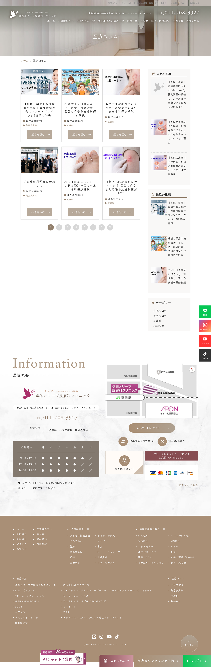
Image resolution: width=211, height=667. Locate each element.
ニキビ (101, 541)
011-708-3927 (56, 418)
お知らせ (158, 325)
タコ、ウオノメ (106, 562)
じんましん (76, 541)
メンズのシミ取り (181, 535)
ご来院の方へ (66, 21)
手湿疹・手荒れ (106, 535)
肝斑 (173, 551)
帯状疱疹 (75, 562)
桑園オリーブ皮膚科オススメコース (35, 585)
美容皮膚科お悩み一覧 (111, 21)
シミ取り (143, 535)
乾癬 (72, 546)
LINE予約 (195, 660)
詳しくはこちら (188, 485)
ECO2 (18, 606)
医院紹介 (22, 539)
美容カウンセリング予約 (156, 660)
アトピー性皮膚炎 (80, 535)
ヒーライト (69, 606)
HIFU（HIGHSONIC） (27, 601)
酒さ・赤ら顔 (178, 562)
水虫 (99, 546)
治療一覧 (132, 21)
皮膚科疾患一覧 (86, 21)
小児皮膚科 (160, 310)
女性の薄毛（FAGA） (183, 557)
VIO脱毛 (175, 541)
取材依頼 (42, 539)
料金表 (144, 21)
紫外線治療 (21, 623)
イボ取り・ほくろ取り (151, 562)
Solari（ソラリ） (25, 590)
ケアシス (20, 612)
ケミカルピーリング (26, 617)
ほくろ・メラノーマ (108, 551)
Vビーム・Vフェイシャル (29, 595)
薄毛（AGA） (146, 557)
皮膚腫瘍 (102, 557)
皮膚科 (70, 125)
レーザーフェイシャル (76, 595)
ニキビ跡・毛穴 (147, 551)
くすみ (174, 546)
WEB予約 (118, 660)
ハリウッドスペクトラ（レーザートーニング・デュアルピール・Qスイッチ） (107, 590)
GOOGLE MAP (148, 428)
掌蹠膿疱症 (76, 551)
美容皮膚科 (31, 125)
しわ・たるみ (146, 546)
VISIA (66, 612)
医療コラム (192, 21)
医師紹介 (22, 534)
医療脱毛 (143, 541)
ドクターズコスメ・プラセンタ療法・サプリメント (92, 617)
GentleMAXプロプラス (76, 585)
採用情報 (178, 21)
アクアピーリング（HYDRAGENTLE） (85, 601)
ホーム (51, 21)
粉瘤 (72, 557)
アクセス (22, 544)
